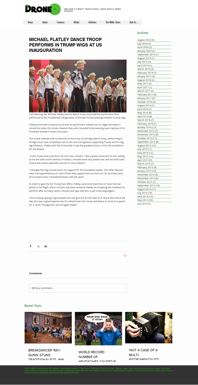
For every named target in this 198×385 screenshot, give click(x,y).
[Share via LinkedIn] (45, 246)
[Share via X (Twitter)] (38, 246)
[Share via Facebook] (30, 246)
